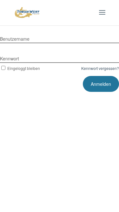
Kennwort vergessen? (100, 68)
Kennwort (9, 58)
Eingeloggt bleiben (23, 68)
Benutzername (15, 39)
